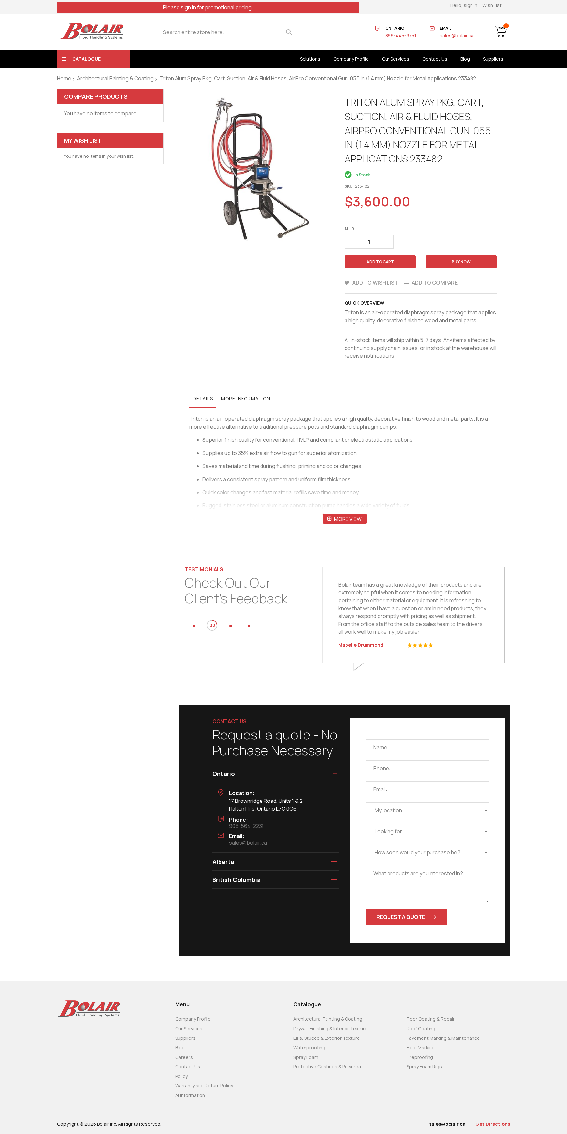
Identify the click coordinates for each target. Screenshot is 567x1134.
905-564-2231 (246, 826)
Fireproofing (420, 1057)
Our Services (188, 1028)
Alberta (223, 862)
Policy (181, 1076)
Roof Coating (421, 1028)
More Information (245, 399)
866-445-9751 (400, 35)
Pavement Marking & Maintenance (443, 1038)
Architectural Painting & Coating (115, 78)
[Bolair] (91, 31)
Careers (184, 1057)
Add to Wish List (375, 282)
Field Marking (421, 1047)
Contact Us (187, 1066)
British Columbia (236, 880)
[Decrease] (351, 241)
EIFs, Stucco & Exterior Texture (326, 1038)
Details (203, 399)
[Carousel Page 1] (194, 626)
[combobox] (227, 32)
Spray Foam (305, 1057)
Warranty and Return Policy (204, 1085)
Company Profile (193, 1019)
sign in (188, 7)
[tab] (202, 400)
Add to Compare (435, 282)
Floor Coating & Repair (431, 1019)
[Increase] (386, 241)
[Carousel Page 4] (249, 626)
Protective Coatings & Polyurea (327, 1066)
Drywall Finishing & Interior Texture (330, 1028)
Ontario (223, 774)
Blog (180, 1047)
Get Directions (492, 1124)
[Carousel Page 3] (230, 626)
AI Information (190, 1095)
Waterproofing (309, 1047)
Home (64, 78)
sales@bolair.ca (456, 35)
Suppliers (185, 1038)
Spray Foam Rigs (424, 1066)
